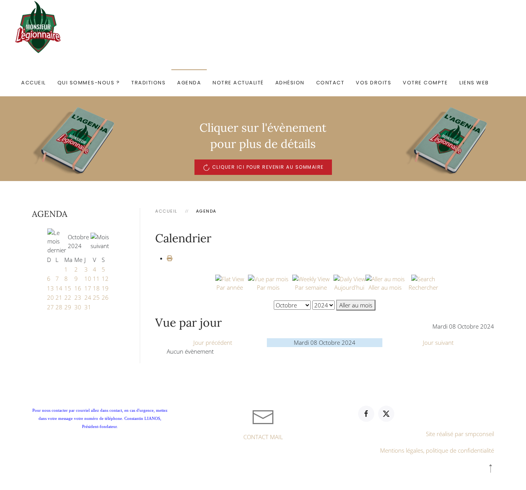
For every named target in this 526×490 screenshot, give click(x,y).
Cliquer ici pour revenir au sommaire (268, 167)
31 (87, 307)
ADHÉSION (290, 82)
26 (105, 297)
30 (77, 307)
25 (96, 297)
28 (58, 307)
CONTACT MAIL (263, 437)
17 (87, 288)
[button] (490, 468)
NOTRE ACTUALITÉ (238, 82)
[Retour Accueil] (39, 27)
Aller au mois (355, 305)
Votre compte (425, 82)
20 (50, 297)
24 (87, 297)
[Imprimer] (170, 258)
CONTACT (330, 82)
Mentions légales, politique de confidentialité (437, 450)
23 (77, 297)
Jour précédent (212, 342)
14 (58, 288)
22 (67, 297)
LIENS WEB (474, 82)
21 (58, 297)
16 (77, 288)
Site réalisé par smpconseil (460, 434)
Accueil (33, 82)
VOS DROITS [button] (373, 82)
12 (105, 278)
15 (67, 288)
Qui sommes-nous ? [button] (88, 82)
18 (96, 288)
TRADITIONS (148, 82)
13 (50, 288)
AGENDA (189, 82)
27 (50, 307)
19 (105, 288)
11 (96, 278)
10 (87, 278)
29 (67, 307)
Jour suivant (438, 342)
